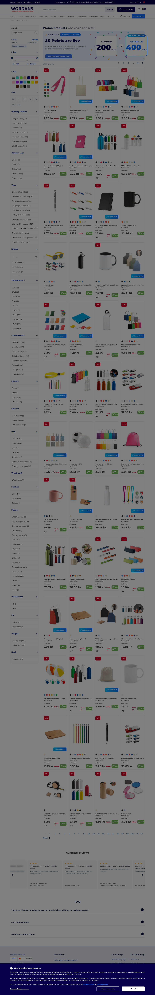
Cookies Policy (88, 984)
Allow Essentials (108, 989)
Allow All (133, 989)
